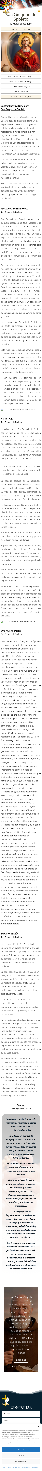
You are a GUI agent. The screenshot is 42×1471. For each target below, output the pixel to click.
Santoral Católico (15, 1304)
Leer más (21, 1359)
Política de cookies (8, 1467)
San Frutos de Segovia (21, 1297)
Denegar (21, 1455)
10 (29, 1366)
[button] (39, 1426)
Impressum (35, 1467)
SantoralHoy (17, 1301)
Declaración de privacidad (23, 1467)
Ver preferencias (21, 1462)
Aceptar (21, 1449)
